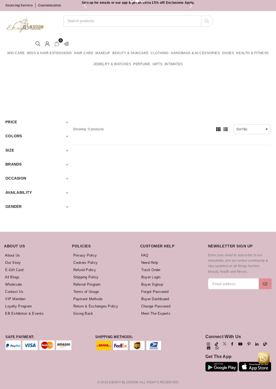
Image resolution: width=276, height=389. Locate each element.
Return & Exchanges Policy (95, 306)
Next (190, 5)
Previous (85, 5)
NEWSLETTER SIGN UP (230, 246)
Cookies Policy (85, 263)
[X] (225, 343)
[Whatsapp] (217, 348)
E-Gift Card (13, 270)
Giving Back (82, 313)
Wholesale (13, 284)
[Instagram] (208, 344)
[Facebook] (232, 344)
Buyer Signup (151, 284)
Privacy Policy (84, 255)
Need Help (149, 263)
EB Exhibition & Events (24, 313)
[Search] (207, 21)
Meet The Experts (155, 313)
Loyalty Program (18, 306)
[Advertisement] (140, 87)
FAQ (144, 255)
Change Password (155, 306)
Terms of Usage (85, 292)
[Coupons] (208, 348)
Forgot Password (154, 292)
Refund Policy (84, 270)
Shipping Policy (85, 277)
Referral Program (86, 284)
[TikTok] (216, 344)
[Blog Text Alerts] (265, 344)
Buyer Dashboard (154, 299)
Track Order (150, 270)
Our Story (12, 263)
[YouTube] (240, 344)
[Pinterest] (249, 344)
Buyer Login (150, 277)
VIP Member (15, 299)
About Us (12, 255)
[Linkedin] (257, 344)
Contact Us (13, 292)
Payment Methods (87, 299)
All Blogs (12, 277)
